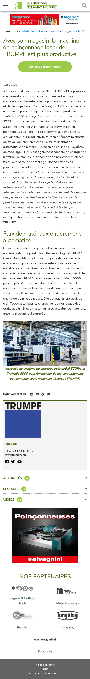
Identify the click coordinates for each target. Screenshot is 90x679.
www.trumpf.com (16, 455)
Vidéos (12, 499)
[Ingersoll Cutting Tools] (45, 19)
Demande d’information (45, 67)
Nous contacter (45, 665)
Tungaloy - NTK (73, 31)
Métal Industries (33, 31)
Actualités (15, 478)
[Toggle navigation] (6, 5)
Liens (45, 669)
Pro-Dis (53, 31)
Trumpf (11, 444)
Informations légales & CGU (45, 673)
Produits (14, 489)
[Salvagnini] (45, 535)
